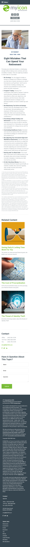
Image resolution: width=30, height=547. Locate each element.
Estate (4, 527)
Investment (5, 525)
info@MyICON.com (7, 345)
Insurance (5, 529)
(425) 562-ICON (15, 21)
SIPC (22, 474)
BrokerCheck (17, 403)
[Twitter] (5, 516)
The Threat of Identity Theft (13, 316)
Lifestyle (5, 535)
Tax (3, 531)
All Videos (5, 539)
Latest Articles (6, 537)
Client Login (15, 18)
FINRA (19, 474)
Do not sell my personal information (16, 435)
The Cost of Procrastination (13, 283)
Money (4, 533)
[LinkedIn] (7, 516)
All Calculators (6, 541)
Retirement (5, 523)
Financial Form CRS (9, 400)
